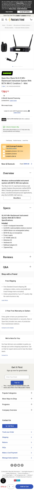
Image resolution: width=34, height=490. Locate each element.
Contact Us (5, 355)
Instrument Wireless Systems (22, 27)
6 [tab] (19, 66)
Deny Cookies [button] (9, 11)
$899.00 (26, 164)
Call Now (11, 426)
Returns (5, 442)
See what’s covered (11, 148)
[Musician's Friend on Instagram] (22, 465)
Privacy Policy (20, 3)
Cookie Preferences (22, 8)
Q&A (3, 86)
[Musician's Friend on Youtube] (18, 465)
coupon (23, 15)
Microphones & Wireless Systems (22, 25)
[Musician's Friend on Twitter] (15, 465)
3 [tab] (15, 66)
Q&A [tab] (5, 267)
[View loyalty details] (29, 119)
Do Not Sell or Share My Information (10, 471)
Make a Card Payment (9, 453)
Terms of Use (12, 8)
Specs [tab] (6, 208)
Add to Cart (24, 486)
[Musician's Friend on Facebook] (12, 465)
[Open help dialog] (3, 480)
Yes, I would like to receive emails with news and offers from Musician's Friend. (17, 387)
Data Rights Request (27, 471)
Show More (17, 198)
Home (3, 25)
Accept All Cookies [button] (25, 11)
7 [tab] (21, 66)
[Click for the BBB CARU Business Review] (17, 480)
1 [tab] (13, 66)
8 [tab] (22, 66)
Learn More (5, 300)
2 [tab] (14, 66)
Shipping (5, 437)
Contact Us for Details (8, 328)
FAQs (4, 447)
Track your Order (8, 432)
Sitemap (29, 475)
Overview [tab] (8, 173)
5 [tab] (18, 66)
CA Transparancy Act (20, 475)
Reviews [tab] (8, 257)
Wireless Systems (9, 27)
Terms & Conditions (23, 473)
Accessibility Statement (8, 477)
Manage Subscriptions (10, 458)
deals (18, 15)
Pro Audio (9, 25)
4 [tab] (17, 66)
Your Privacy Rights (7, 475)
